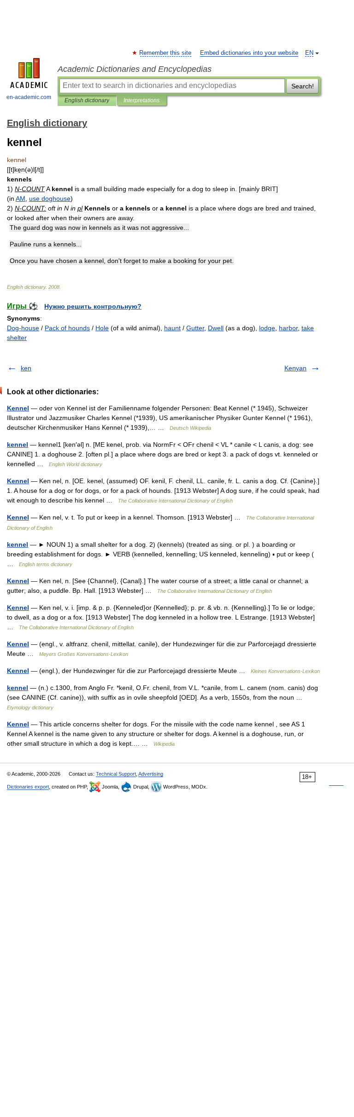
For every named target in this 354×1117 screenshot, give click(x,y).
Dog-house (23, 328)
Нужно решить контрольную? (93, 306)
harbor (288, 328)
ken (26, 368)
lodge (267, 328)
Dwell (216, 328)
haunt (172, 328)
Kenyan (295, 368)
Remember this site (165, 53)
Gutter (195, 328)
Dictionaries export (28, 787)
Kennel (18, 408)
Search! (302, 86)
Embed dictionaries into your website (249, 53)
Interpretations (141, 100)
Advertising (150, 774)
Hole (102, 328)
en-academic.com (28, 97)
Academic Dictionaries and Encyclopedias (135, 69)
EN (309, 53)
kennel (17, 444)
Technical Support (116, 774)
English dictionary (87, 100)
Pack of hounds (67, 328)
